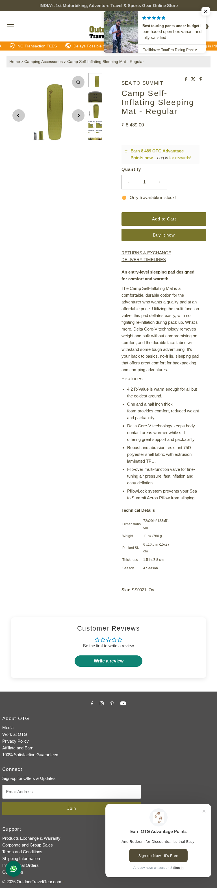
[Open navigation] (10, 26)
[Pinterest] (112, 703)
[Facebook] (92, 703)
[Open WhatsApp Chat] (13, 869)
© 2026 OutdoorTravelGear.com (31, 881)
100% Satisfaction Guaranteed (30, 754)
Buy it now (164, 235)
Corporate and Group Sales (27, 845)
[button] (205, 11)
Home (14, 62)
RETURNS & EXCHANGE (146, 252)
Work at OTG (14, 734)
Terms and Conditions (22, 851)
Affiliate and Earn (17, 747)
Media (8, 727)
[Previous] (18, 115)
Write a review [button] (108, 661)
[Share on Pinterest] (201, 79)
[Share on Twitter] (194, 79)
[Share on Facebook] (186, 79)
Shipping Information (21, 858)
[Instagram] (102, 703)
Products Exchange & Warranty (31, 838)
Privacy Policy (15, 741)
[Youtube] (123, 703)
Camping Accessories (43, 62)
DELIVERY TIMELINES (143, 259)
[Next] (78, 115)
